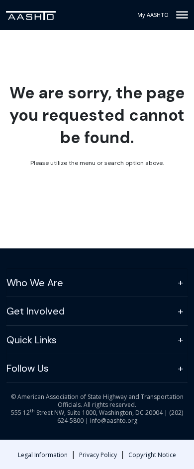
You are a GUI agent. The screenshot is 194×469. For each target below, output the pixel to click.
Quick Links (31, 339)
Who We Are (34, 282)
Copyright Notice (152, 455)
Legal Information (43, 455)
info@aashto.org (113, 420)
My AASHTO (153, 14)
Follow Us (27, 368)
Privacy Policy (98, 455)
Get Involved (35, 311)
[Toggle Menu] (182, 14)
